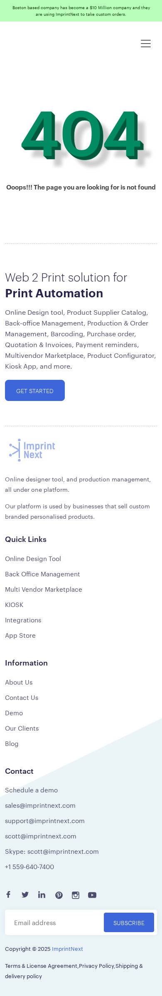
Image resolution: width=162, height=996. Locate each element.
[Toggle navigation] (146, 43)
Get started (35, 390)
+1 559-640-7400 (29, 866)
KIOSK (14, 604)
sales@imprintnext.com (40, 805)
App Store (20, 635)
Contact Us (21, 697)
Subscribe (129, 922)
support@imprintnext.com (45, 820)
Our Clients (22, 728)
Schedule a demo (31, 789)
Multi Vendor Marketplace (43, 589)
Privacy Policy (96, 965)
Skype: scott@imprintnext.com (52, 851)
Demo (14, 712)
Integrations (23, 619)
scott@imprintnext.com (40, 835)
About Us (18, 682)
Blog (12, 743)
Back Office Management (42, 573)
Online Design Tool (33, 558)
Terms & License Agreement (41, 965)
